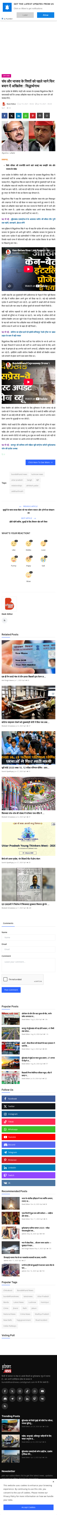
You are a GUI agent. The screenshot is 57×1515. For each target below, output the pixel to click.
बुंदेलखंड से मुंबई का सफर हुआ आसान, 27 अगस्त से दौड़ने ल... (38, 1059)
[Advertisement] (28, 44)
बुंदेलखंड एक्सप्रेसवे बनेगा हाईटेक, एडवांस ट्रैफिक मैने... (37, 1452)
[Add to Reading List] (47, 115)
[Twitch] (35, 1398)
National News (9, 1314)
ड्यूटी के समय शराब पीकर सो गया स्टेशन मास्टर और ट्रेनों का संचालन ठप (28, 511)
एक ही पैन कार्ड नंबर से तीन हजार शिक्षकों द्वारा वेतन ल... (24, 676)
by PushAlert (8, 17)
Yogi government (24, 1320)
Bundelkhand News (25, 1290)
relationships (16, 485)
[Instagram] (20, 1391)
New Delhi (7, 1320)
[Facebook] (5, 1391)
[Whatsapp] (35, 1391)
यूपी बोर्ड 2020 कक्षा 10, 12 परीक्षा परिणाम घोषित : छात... (25, 767)
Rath (25, 1308)
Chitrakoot (7, 1290)
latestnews (28, 1296)
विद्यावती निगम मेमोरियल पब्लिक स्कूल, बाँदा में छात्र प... (37, 1074)
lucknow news (37, 474)
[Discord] (5, 1398)
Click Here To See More (39, 462)
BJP (37, 480)
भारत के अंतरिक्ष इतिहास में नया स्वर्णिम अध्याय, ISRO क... (37, 1199)
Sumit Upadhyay (8, 771)
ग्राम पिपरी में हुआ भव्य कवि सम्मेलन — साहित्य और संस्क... (37, 1214)
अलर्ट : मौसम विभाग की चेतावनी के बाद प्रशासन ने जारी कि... (38, 1044)
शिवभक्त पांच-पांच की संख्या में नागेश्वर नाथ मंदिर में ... (23, 813)
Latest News (19, 1302)
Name (4, 932)
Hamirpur (45, 1302)
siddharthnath (17, 491)
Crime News (25, 1314)
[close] (53, 1481)
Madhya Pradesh (42, 1314)
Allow (48, 13)
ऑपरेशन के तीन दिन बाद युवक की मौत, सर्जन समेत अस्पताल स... (37, 1014)
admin (24, 1234)
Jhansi (15, 1308)
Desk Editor (7, 614)
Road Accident (41, 1320)
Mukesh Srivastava (8, 726)
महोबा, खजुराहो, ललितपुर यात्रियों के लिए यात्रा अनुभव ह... (36, 1437)
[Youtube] (42, 1391)
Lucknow (32, 1302)
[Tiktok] (27, 1391)
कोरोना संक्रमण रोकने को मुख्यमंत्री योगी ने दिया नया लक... (25, 722)
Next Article (27, 518)
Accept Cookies (28, 1507)
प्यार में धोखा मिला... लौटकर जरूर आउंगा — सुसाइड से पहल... (36, 1244)
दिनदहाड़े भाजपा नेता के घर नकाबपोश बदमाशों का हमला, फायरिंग (25, 1257)
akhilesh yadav (32, 485)
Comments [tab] (8, 923)
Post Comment (11, 989)
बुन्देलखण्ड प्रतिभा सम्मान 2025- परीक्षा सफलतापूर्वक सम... (36, 1229)
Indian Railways (9, 1326)
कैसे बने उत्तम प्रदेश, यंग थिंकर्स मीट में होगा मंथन (21, 858)
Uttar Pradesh (43, 1296)
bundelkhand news (19, 474)
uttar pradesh (17, 480)
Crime (5, 1308)
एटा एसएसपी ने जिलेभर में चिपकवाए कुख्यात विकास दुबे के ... (25, 904)
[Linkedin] (27, 1398)
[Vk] (42, 1398)
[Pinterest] (20, 1398)
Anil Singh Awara (8, 680)
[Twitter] (12, 1391)
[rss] (5, 1406)
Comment (6, 956)
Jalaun (34, 1308)
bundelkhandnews (11, 1296)
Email (4, 944)
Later (33, 13)
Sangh (29, 480)
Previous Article (30, 506)
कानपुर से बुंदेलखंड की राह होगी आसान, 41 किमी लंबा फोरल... (38, 1029)
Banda (6, 1302)
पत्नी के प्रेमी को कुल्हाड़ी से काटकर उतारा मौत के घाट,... (38, 1266)
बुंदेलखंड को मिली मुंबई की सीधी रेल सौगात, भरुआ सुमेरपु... (37, 1422)
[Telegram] (12, 1398)
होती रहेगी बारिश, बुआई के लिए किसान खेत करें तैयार (28, 521)
